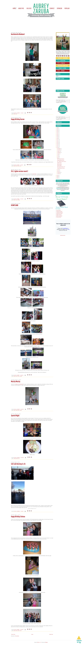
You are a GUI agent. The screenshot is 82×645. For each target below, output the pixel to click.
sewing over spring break (19, 384)
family (16, 410)
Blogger (46, 642)
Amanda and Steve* (59, 211)
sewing (21, 410)
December (59, 148)
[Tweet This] (27, 375)
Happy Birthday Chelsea (18, 516)
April (58, 169)
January (58, 173)
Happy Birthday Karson (17, 119)
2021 (57, 134)
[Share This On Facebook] (31, 375)
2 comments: (22, 375)
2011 (57, 147)
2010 (57, 175)
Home (32, 634)
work (19, 458)
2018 (57, 138)
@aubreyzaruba (62, 235)
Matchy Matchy (15, 381)
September (59, 152)
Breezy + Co (39, 642)
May (58, 157)
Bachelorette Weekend (18, 34)
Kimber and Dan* (59, 214)
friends (17, 458)
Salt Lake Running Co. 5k (18, 464)
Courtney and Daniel (59, 212)
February (58, 172)
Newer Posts (13, 634)
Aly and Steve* (58, 210)
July (58, 155)
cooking (15, 458)
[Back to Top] (79, 639)
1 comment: (22, 511)
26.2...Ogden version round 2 (19, 171)
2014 (57, 143)
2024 (57, 130)
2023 (57, 131)
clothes (15, 410)
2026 (57, 127)
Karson (21, 630)
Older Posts (51, 634)
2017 (57, 139)
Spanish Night (15, 415)
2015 (57, 142)
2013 (57, 144)
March (58, 171)
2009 (57, 176)
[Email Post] (25, 375)
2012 (57, 146)
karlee (18, 410)
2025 (57, 129)
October (58, 151)
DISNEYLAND (14, 205)
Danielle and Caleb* (59, 213)
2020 (57, 135)
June (58, 156)
